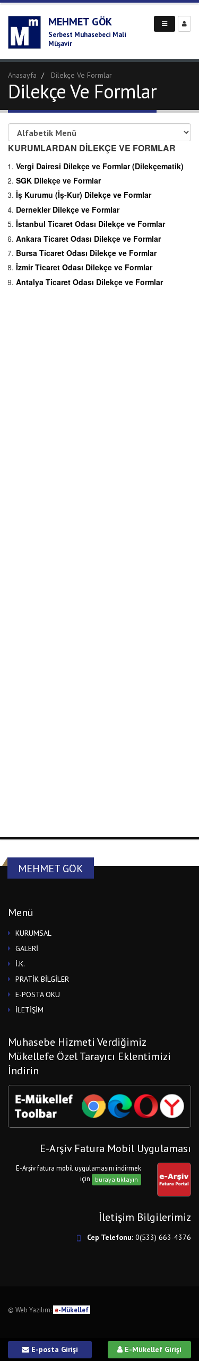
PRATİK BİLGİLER (42, 979)
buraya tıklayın (116, 1179)
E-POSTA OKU (37, 994)
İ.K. (20, 964)
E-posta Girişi (53, 1349)
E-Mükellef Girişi (152, 1349)
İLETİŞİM (29, 1010)
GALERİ (26, 948)
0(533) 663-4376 (163, 1237)
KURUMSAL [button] (33, 933)
